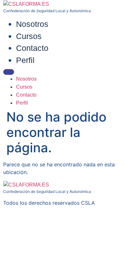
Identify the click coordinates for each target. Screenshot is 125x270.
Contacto (32, 48)
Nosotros (32, 24)
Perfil (25, 60)
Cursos (29, 36)
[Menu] (8, 72)
